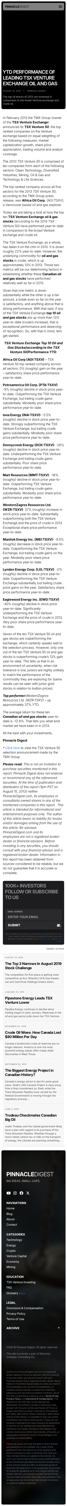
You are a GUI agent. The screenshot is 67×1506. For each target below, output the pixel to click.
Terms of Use (45, 939)
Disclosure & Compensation (39, 1398)
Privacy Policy (13, 1398)
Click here (12, 748)
